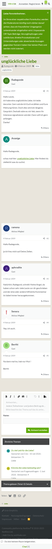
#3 (48, 279)
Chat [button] (25, 546)
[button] (4, 4)
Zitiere (46, 128)
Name (6, 415)
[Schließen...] (47, 13)
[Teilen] (44, 91)
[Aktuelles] (42, 4)
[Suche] (49, 4)
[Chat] (45, 4)
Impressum (7, 519)
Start (23, 519)
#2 (48, 238)
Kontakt (5, 515)
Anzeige (15, 138)
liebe (37, 66)
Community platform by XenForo (23, 530)
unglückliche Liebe (25, 158)
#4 (48, 323)
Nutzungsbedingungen (21, 515)
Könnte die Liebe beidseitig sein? (26, 467)
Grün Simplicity (11, 510)
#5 (48, 356)
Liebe (13, 460)
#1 (48, 91)
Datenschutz (38, 515)
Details (29, 484)
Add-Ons (7, 535)
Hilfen (16, 519)
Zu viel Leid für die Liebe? (22, 450)
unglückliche (7, 70)
